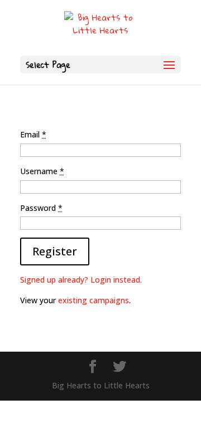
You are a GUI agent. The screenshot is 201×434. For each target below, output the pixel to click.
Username (42, 171)
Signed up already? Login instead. (81, 279)
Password (41, 208)
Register (54, 251)
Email (33, 134)
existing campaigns (93, 300)
